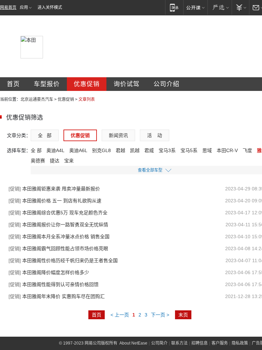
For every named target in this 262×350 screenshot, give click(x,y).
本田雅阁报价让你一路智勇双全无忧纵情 (58, 224)
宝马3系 (167, 150)
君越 (120, 150)
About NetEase (133, 343)
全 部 (45, 135)
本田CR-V (227, 150)
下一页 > (160, 315)
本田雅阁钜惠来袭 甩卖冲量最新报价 (54, 188)
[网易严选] (219, 7)
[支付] (240, 7)
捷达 (54, 160)
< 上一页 (120, 315)
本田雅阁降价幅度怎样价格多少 (49, 272)
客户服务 (220, 343)
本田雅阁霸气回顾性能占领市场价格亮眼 (58, 248)
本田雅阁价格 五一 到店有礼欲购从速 (55, 200)
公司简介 (159, 343)
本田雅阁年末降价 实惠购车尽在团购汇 (57, 296)
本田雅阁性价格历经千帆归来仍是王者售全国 (63, 260)
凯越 (135, 150)
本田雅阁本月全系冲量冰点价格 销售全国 (59, 236)
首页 (13, 84)
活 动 (154, 135)
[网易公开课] (195, 7)
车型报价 (47, 84)
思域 (207, 150)
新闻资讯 (118, 135)
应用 (24, 7)
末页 (183, 315)
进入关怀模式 (50, 7)
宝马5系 (189, 150)
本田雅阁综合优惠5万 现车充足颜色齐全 (58, 212)
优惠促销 (87, 84)
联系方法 (179, 343)
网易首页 (8, 7)
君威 (149, 150)
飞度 (247, 150)
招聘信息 (199, 343)
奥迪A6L (78, 150)
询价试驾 (127, 84)
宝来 (69, 160)
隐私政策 (240, 343)
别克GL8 (101, 150)
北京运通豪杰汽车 (36, 99)
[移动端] (174, 7)
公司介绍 (166, 84)
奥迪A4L (55, 150)
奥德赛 (38, 160)
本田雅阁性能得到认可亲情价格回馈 (54, 284)
